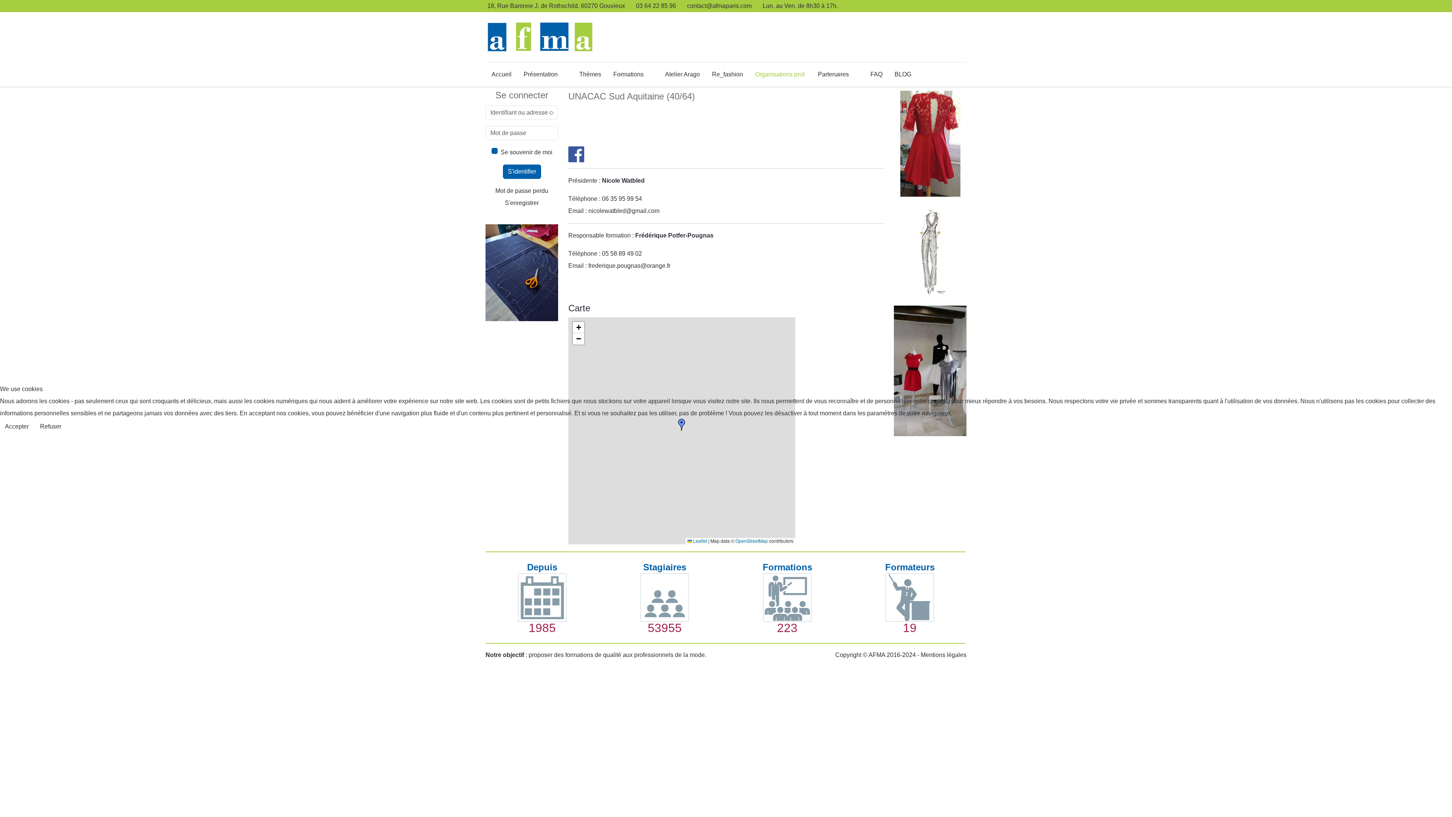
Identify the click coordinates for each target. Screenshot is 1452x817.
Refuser (50, 426)
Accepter (17, 426)
